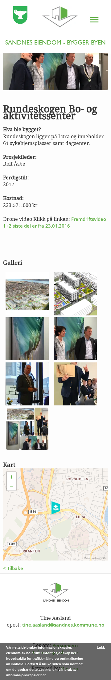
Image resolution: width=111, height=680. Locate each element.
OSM (102, 558)
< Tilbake (13, 568)
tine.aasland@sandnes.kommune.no (63, 625)
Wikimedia (91, 558)
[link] (40, 17)
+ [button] (12, 476)
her (42, 675)
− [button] (12, 485)
